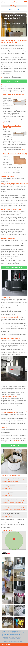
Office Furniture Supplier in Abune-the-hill (11, 631)
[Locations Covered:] (1, 2)
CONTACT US (14, 445)
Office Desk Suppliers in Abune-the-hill (11, 638)
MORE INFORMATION (14, 267)
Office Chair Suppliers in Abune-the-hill (12, 637)
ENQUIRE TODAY (14, 81)
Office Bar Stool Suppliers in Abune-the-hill (12, 641)
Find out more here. (7, 174)
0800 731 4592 (14, 9)
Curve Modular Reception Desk (13, 94)
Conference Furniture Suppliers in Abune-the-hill (13, 632)
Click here (5, 122)
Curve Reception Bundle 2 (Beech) (15, 154)
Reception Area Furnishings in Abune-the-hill (12, 634)
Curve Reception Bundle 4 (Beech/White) (12, 126)
